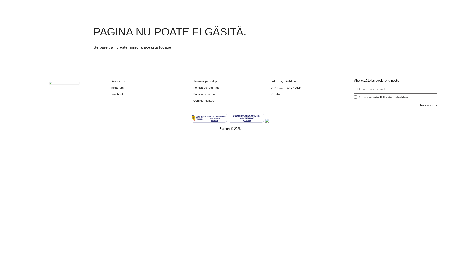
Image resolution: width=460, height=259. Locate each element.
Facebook (117, 94)
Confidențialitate (204, 100)
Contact (276, 94)
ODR (298, 87)
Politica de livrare (204, 94)
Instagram (117, 87)
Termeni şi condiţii (205, 81)
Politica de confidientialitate (394, 97)
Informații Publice (283, 81)
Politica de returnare (206, 87)
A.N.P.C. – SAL (281, 87)
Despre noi (118, 81)
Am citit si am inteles (383, 97)
